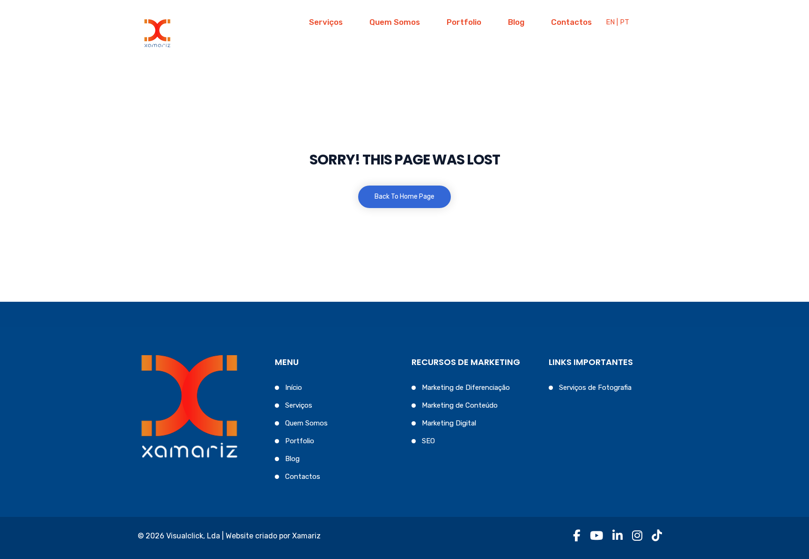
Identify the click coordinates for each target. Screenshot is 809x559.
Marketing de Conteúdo (460, 405)
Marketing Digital (449, 423)
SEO (428, 441)
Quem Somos (394, 22)
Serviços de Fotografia (595, 387)
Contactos (571, 22)
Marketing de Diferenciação (466, 387)
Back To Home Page (404, 197)
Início (293, 387)
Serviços (326, 22)
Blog (516, 22)
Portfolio (464, 22)
